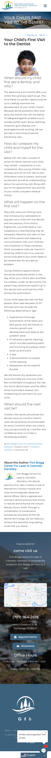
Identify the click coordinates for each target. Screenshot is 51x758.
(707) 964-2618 (25, 617)
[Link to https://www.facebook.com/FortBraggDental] (25, 719)
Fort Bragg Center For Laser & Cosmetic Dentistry (24, 466)
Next (42, 35)
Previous (32, 35)
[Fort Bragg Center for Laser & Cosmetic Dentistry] (19, 2)
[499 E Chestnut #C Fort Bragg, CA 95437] (25, 584)
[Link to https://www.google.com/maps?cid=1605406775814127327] (19, 719)
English (30, 755)
